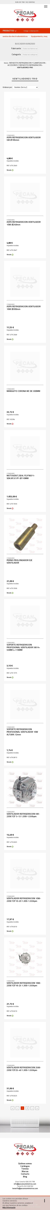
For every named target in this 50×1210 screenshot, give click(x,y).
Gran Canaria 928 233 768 (25, 1181)
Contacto (25, 1173)
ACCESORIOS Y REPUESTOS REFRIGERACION (25, 65)
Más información (9, 1207)
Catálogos (25, 1166)
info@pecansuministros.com (25, 1184)
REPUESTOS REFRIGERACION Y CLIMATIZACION (27, 63)
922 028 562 (30, 2)
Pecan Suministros (25, 16)
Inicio (6, 63)
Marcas (25, 1171)
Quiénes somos (25, 1163)
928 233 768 (19, 2)
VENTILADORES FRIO (25, 67)
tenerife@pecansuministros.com (25, 1188)
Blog (25, 1176)
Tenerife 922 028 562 (25, 1186)
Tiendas (25, 1168)
